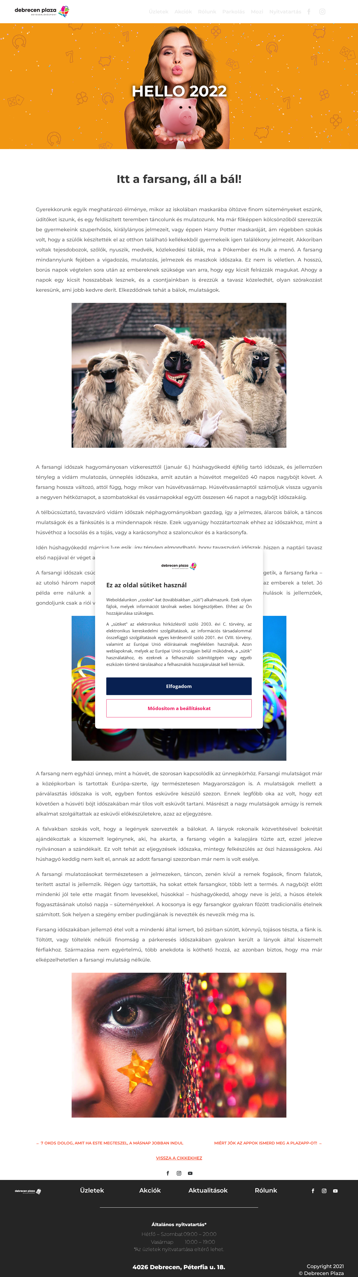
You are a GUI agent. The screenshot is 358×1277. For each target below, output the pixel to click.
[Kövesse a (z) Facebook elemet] (167, 1173)
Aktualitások (208, 1190)
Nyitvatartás (285, 12)
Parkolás (233, 12)
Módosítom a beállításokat (179, 708)
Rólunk (207, 12)
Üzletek (158, 12)
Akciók (183, 12)
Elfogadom (179, 686)
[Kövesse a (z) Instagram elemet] (179, 1173)
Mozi (257, 12)
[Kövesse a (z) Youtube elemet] (190, 1173)
